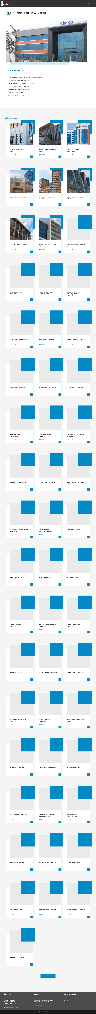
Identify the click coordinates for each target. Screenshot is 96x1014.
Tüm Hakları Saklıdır (54, 1012)
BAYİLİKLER (81, 4)
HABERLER (73, 4)
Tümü (48, 976)
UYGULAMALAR (64, 4)
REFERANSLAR (53, 4)
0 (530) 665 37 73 (10, 1003)
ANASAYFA (34, 4)
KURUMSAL (42, 4)
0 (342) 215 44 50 (10, 1000)
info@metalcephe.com (11, 1007)
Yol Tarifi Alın (38, 1005)
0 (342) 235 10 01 (9, 1002)
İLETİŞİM (88, 4)
